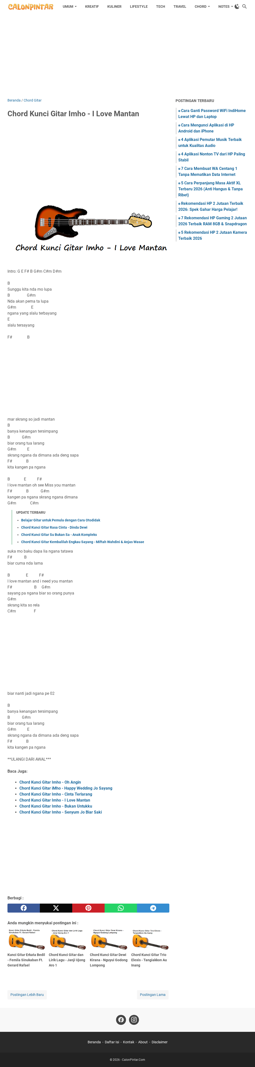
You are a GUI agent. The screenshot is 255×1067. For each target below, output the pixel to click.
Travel (180, 6)
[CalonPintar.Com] (30, 6)
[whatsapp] (121, 908)
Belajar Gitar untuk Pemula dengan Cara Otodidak (60, 520)
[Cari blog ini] (245, 6)
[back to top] (245, 1056)
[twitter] (56, 908)
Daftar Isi (112, 1042)
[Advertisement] (127, 55)
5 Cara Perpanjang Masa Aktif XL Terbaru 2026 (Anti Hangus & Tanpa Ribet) (210, 189)
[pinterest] (88, 908)
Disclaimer (160, 1042)
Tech (160, 6)
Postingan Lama (153, 995)
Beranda (94, 1042)
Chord (200, 6)
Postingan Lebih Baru (27, 995)
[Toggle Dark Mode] (237, 6)
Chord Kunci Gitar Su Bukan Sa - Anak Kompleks (59, 535)
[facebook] (23, 908)
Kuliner (114, 6)
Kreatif (92, 6)
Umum (68, 6)
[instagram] (134, 1020)
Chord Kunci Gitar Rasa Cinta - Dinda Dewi (54, 527)
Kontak (128, 1042)
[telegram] (153, 908)
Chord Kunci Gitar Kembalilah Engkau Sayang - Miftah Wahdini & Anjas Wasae (82, 542)
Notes (224, 6)
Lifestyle (139, 6)
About (143, 1042)
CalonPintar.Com (133, 1060)
